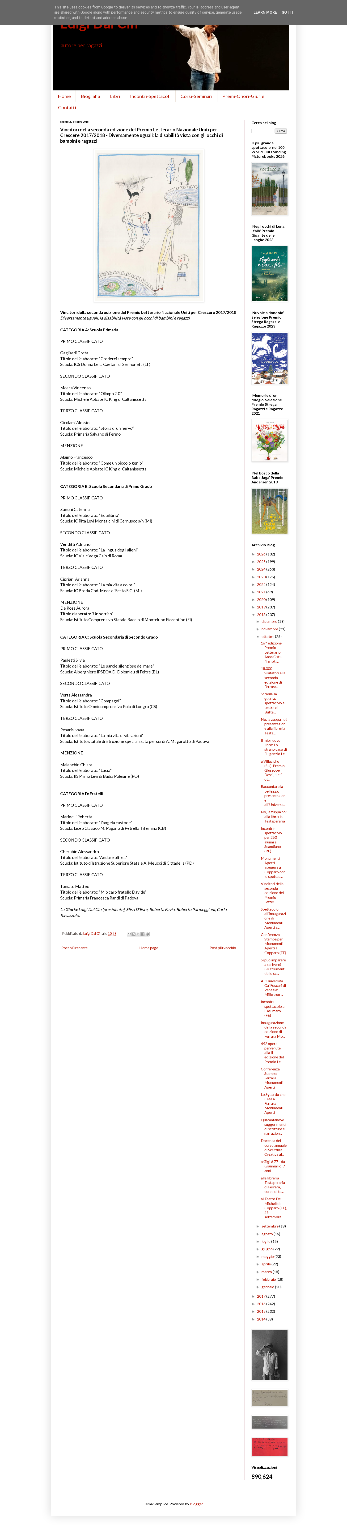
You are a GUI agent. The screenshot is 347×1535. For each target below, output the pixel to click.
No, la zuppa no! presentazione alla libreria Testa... (274, 726)
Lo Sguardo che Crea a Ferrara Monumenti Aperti (273, 1103)
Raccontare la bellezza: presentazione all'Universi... (273, 795)
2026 (261, 554)
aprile (266, 1264)
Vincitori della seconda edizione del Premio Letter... (272, 892)
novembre (270, 629)
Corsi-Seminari (196, 96)
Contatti (67, 107)
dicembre (270, 621)
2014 (261, 1319)
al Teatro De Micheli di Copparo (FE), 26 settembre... (274, 1207)
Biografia (90, 96)
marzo (267, 1271)
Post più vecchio (223, 947)
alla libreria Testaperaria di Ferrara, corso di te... (273, 1185)
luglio (266, 1241)
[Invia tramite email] (129, 934)
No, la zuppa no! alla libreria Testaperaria (274, 816)
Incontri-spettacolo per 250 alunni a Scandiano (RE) (271, 839)
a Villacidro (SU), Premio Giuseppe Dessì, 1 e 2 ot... (273, 770)
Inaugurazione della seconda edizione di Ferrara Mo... (273, 1029)
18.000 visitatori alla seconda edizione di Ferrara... (273, 677)
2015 (261, 1311)
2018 (261, 614)
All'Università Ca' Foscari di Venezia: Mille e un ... (273, 988)
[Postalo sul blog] (133, 934)
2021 (261, 592)
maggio (268, 1256)
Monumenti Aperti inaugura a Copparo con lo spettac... (273, 867)
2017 (261, 1296)
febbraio (269, 1279)
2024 (261, 569)
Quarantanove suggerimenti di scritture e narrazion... (273, 1127)
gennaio (268, 1286)
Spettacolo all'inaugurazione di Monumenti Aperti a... (273, 918)
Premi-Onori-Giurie (243, 96)
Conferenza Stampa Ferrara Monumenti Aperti (272, 1078)
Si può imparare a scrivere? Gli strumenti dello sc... (273, 967)
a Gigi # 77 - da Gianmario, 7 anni (273, 1166)
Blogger (196, 1504)
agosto (268, 1233)
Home (64, 96)
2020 (261, 599)
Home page (148, 947)
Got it (288, 12)
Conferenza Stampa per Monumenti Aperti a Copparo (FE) (273, 943)
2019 (261, 607)
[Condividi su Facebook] (142, 934)
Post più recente (74, 947)
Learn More (265, 12)
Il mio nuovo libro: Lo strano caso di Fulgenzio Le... (274, 747)
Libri (115, 96)
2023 (261, 577)
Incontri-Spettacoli (150, 96)
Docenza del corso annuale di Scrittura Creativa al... (274, 1147)
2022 (261, 584)
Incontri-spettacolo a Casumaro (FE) (272, 1008)
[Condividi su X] (138, 934)
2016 (261, 1303)
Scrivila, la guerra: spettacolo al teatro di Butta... (273, 703)
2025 (261, 561)
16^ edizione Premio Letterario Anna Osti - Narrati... (272, 652)
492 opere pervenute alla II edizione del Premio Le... (272, 1052)
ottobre (268, 636)
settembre (270, 1226)
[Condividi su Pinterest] (147, 934)
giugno (267, 1249)
